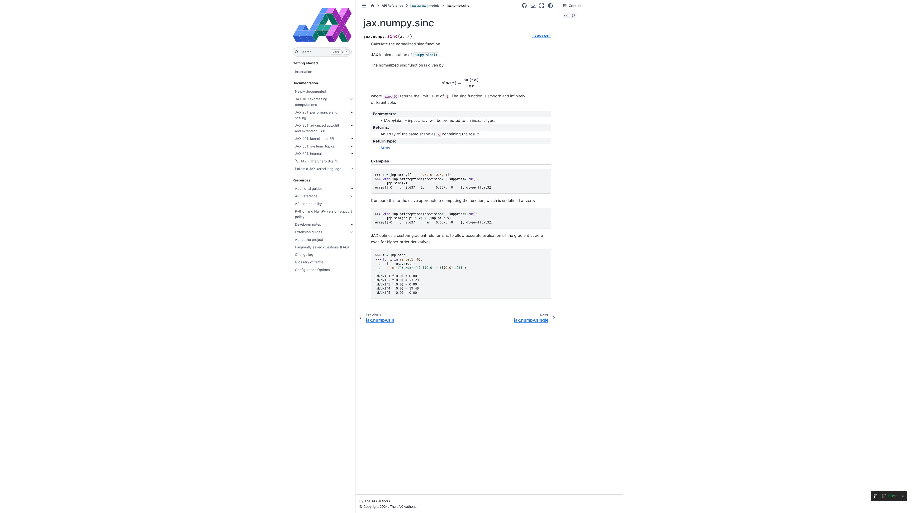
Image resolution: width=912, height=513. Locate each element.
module (426, 5)
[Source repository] (524, 6)
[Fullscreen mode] (541, 6)
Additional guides (309, 188)
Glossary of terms (309, 262)
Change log (304, 254)
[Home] (373, 5)
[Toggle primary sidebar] (364, 5)
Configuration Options (312, 270)
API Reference (306, 196)
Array (385, 147)
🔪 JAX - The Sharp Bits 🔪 (317, 161)
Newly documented (310, 91)
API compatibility (308, 204)
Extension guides (308, 232)
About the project (309, 240)
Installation (303, 72)
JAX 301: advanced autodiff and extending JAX (317, 128)
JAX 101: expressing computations (311, 102)
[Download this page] (533, 5)
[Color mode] (550, 6)
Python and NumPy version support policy (323, 214)
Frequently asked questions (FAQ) (322, 247)
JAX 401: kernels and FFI (314, 139)
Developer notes (308, 224)
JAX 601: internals (309, 154)
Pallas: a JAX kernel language (318, 169)
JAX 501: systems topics (315, 146)
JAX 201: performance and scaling (316, 115)
